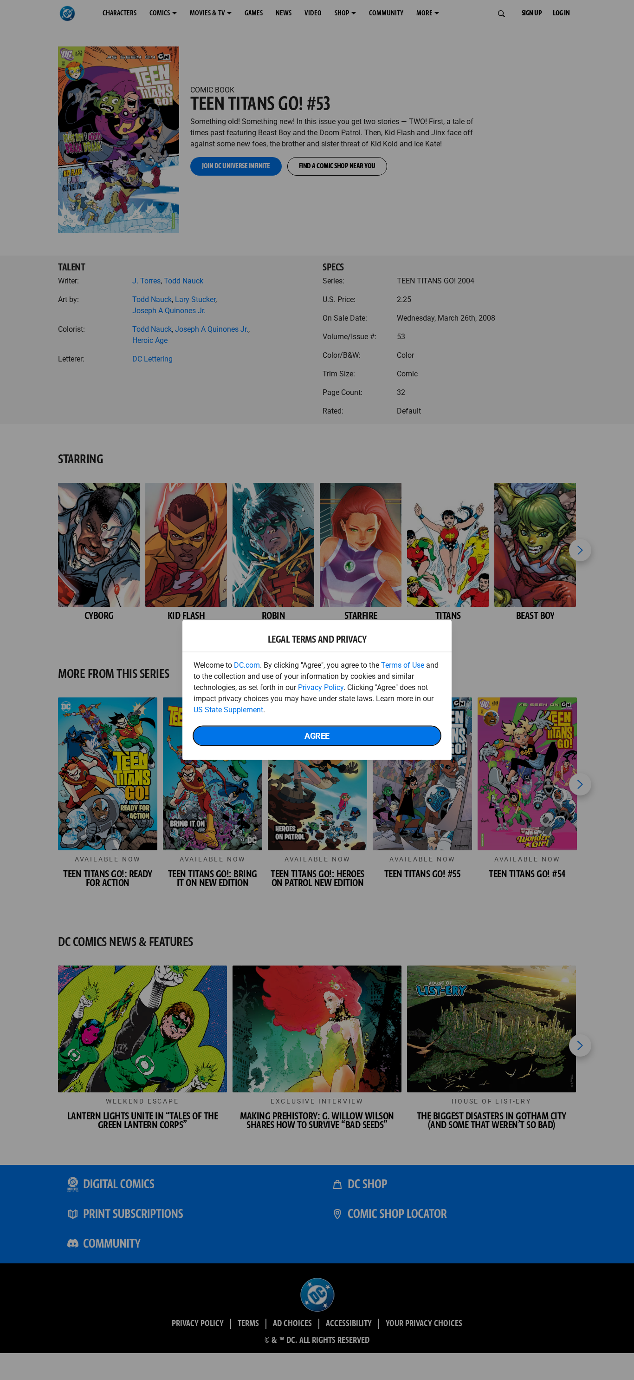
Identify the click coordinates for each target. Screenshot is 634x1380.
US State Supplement (228, 709)
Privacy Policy (320, 687)
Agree (317, 736)
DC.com (247, 665)
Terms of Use (402, 665)
